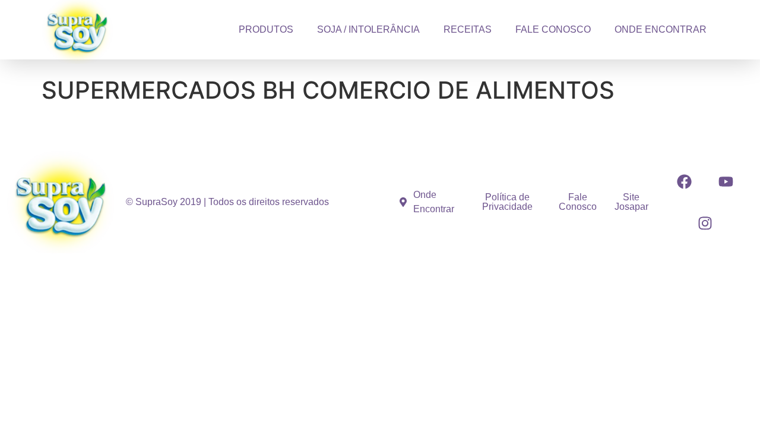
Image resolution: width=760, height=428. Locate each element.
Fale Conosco (553, 29)
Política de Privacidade (507, 202)
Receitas (468, 29)
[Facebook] (684, 181)
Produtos (266, 29)
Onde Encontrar (661, 29)
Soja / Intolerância (368, 29)
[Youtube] (725, 181)
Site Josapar (631, 202)
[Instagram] (705, 223)
